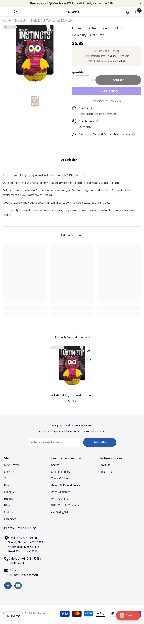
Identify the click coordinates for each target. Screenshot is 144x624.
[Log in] (128, 12)
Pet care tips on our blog (20, 528)
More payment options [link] (106, 101)
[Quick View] (89, 351)
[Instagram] (18, 585)
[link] (25, 308)
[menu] (5, 12)
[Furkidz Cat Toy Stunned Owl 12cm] (72, 368)
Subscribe (99, 442)
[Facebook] (8, 585)
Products (21, 21)
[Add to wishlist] (89, 360)
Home (7, 21)
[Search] (16, 12)
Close (140, 3)
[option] (34, 57)
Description (69, 159)
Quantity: (78, 72)
